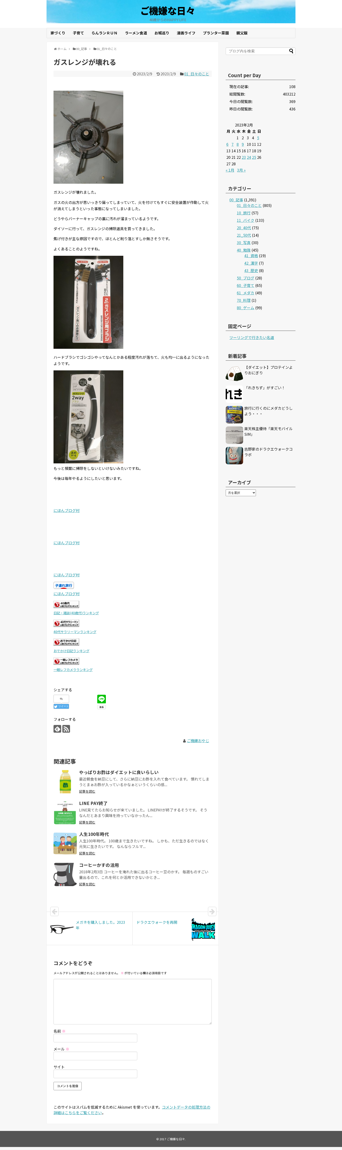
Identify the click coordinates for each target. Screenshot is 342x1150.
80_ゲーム (245, 307)
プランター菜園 (216, 33)
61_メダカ (245, 293)
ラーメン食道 (136, 33)
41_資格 (251, 255)
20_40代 (244, 227)
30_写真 (244, 242)
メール (61, 1049)
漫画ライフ (186, 33)
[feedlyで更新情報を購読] (57, 729)
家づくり (57, 33)
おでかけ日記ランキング (71, 650)
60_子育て (245, 285)
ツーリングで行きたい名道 (251, 337)
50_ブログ (245, 278)
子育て (78, 33)
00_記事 (236, 200)
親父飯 (242, 33)
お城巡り (161, 33)
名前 (60, 1031)
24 (249, 157)
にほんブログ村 (67, 510)
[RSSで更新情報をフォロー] (66, 729)
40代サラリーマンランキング (75, 631)
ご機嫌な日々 (168, 10)
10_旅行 (244, 213)
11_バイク (245, 220)
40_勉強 (244, 250)
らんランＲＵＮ (104, 33)
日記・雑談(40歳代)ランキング (76, 612)
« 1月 (230, 170)
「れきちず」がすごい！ (264, 387)
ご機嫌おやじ (198, 740)
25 (254, 157)
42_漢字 (251, 263)
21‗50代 (244, 235)
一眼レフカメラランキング (73, 669)
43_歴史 (251, 270)
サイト (59, 1067)
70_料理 (244, 300)
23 (244, 157)
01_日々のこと (196, 73)
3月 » (241, 170)
